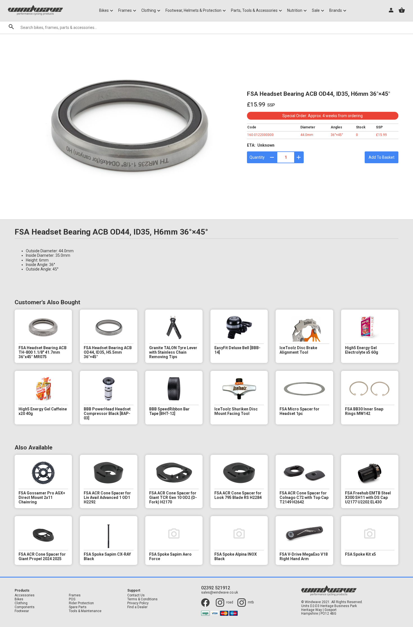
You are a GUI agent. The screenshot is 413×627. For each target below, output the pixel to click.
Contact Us (136, 595)
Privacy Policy (138, 603)
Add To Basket (381, 157)
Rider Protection (81, 603)
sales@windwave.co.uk (219, 592)
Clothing (21, 603)
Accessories (25, 595)
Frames (75, 595)
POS (72, 599)
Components (25, 607)
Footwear (22, 611)
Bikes (19, 599)
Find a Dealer (137, 607)
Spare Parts (78, 607)
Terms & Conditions (142, 599)
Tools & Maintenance (85, 611)
